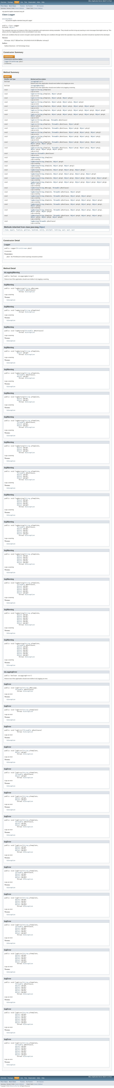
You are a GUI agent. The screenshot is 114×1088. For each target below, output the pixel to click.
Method (22, 8)
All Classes (40, 6)
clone (6, 230)
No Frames (29, 6)
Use (21, 2)
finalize (19, 230)
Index (38, 2)
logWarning (35, 157)
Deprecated (32, 2)
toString (57, 230)
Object (12, 27)
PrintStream (14, 61)
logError (34, 90)
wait (63, 230)
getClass (27, 230)
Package (10, 2)
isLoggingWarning (37, 85)
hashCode (35, 230)
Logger (6, 61)
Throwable (54, 120)
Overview (3, 2)
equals (12, 230)
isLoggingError (36, 81)
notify (42, 230)
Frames (22, 6)
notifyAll (49, 230)
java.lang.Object (7, 19)
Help (43, 2)
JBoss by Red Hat (14, 1086)
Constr (17, 8)
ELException (30, 292)
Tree (25, 2)
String (40, 90)
